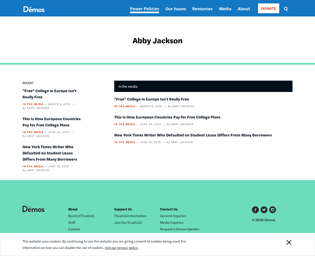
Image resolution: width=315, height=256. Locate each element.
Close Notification (283, 244)
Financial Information (130, 215)
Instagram (272, 209)
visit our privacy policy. (121, 247)
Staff (71, 222)
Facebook (255, 209)
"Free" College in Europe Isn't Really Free (151, 99)
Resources (202, 8)
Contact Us (169, 209)
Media (225, 8)
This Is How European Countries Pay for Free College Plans (167, 117)
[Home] (33, 14)
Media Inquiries (171, 222)
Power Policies (144, 8)
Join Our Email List (128, 222)
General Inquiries (173, 215)
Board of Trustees (81, 215)
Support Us (123, 209)
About (244, 8)
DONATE (268, 8)
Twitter (264, 209)
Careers (74, 228)
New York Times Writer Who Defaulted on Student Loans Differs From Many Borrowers (49, 153)
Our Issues (175, 8)
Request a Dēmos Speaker (180, 228)
